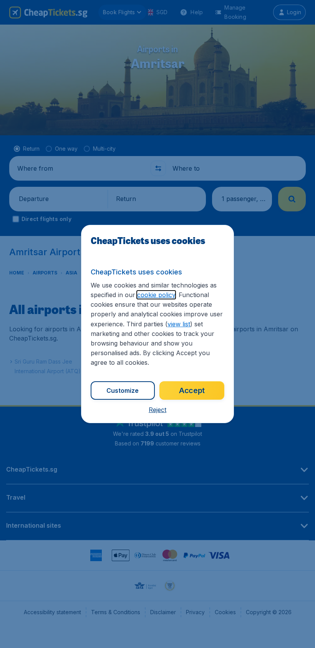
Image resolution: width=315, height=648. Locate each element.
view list (178, 324)
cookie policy (156, 295)
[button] (157, 410)
